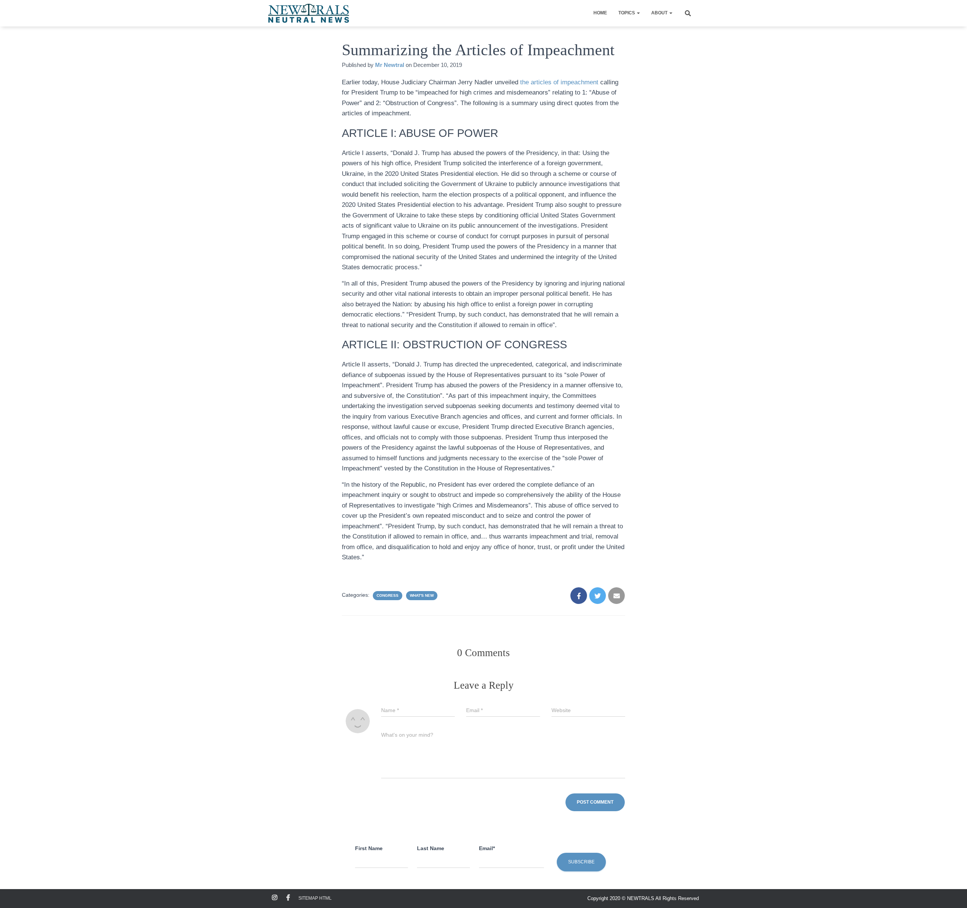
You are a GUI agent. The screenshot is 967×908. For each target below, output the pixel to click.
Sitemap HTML (315, 898)
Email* (487, 848)
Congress (388, 595)
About (660, 13)
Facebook (288, 897)
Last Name (430, 848)
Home (600, 13)
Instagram (274, 897)
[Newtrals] (309, 13)
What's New (422, 595)
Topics (627, 13)
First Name (369, 848)
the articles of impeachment (559, 82)
